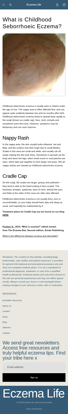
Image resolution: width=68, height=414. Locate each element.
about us (7, 306)
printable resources (12, 300)
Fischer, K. (8, 226)
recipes (6, 333)
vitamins (7, 327)
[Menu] (3, 4)
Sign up (34, 377)
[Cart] (64, 4)
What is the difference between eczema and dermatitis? (30, 236)
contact (6, 311)
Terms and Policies (34, 409)
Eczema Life (28, 402)
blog (5, 322)
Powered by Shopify (43, 402)
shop (5, 316)
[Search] (10, 4)
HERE (6, 215)
